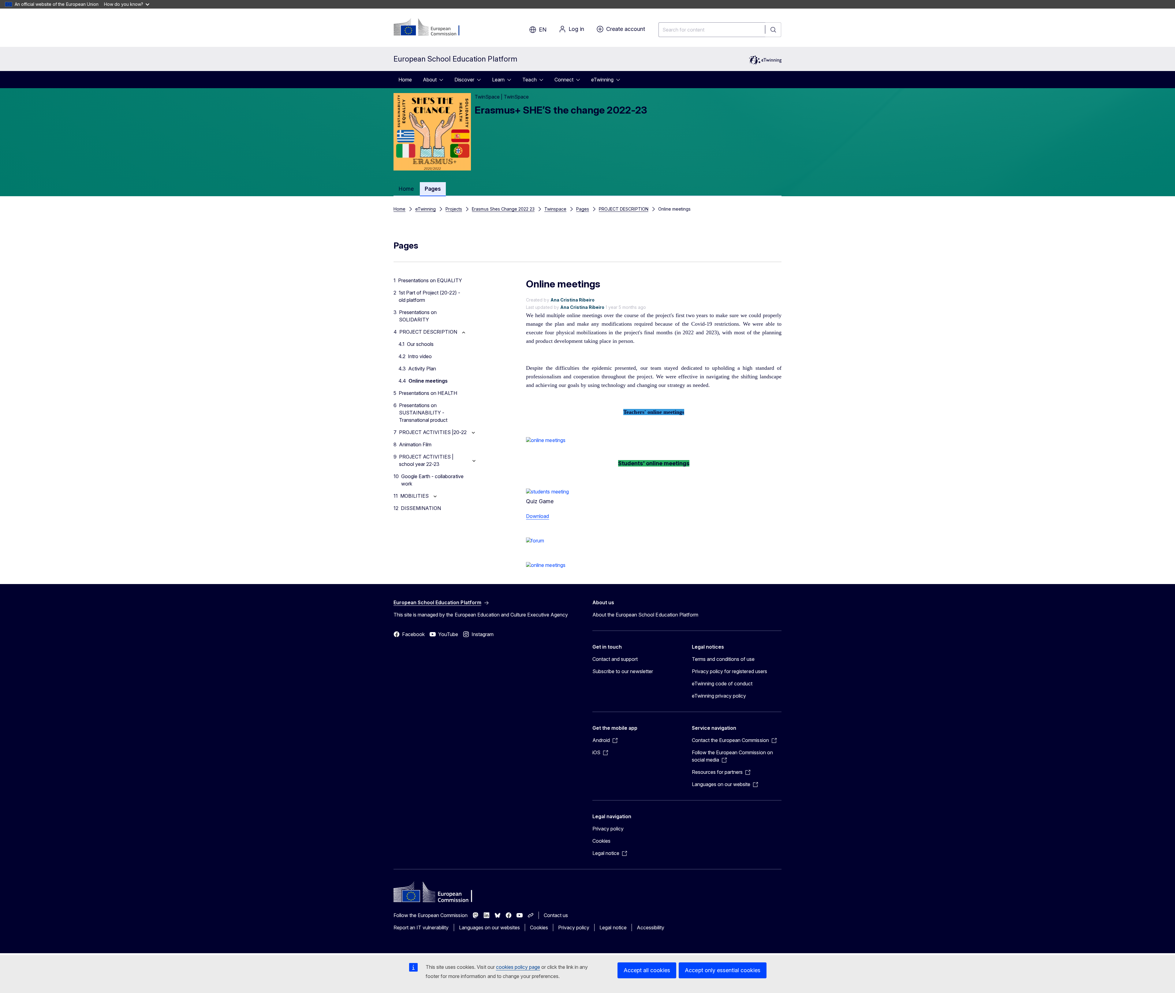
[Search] (773, 29)
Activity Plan (422, 368)
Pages (582, 209)
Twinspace (555, 209)
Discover (464, 80)
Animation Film (415, 444)
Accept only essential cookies (722, 970)
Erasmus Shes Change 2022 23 (503, 209)
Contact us (556, 915)
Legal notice (612, 927)
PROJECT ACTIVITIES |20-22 (433, 432)
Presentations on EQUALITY (430, 280)
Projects (454, 209)
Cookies (601, 841)
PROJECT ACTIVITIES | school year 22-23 (426, 460)
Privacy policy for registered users (729, 671)
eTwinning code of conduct (722, 683)
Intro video (420, 356)
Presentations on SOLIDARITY (418, 316)
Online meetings (428, 381)
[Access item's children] (443, 79)
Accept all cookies (647, 970)
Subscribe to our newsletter (622, 671)
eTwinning (602, 80)
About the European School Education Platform (645, 615)
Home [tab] (406, 188)
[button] (545, 440)
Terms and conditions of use (723, 659)
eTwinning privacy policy (719, 696)
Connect (563, 80)
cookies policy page (518, 967)
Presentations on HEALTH (428, 393)
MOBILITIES (414, 496)
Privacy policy (608, 829)
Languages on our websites (489, 927)
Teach (529, 80)
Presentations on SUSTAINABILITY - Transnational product (423, 412)
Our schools (420, 344)
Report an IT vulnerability (421, 927)
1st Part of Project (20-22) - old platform (429, 296)
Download (537, 516)
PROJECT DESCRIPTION (623, 209)
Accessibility (650, 927)
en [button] (542, 29)
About (430, 80)
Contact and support (615, 659)
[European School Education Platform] (431, 27)
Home (405, 80)
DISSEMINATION (421, 508)
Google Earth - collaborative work (432, 480)
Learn (498, 80)
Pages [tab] (433, 188)
